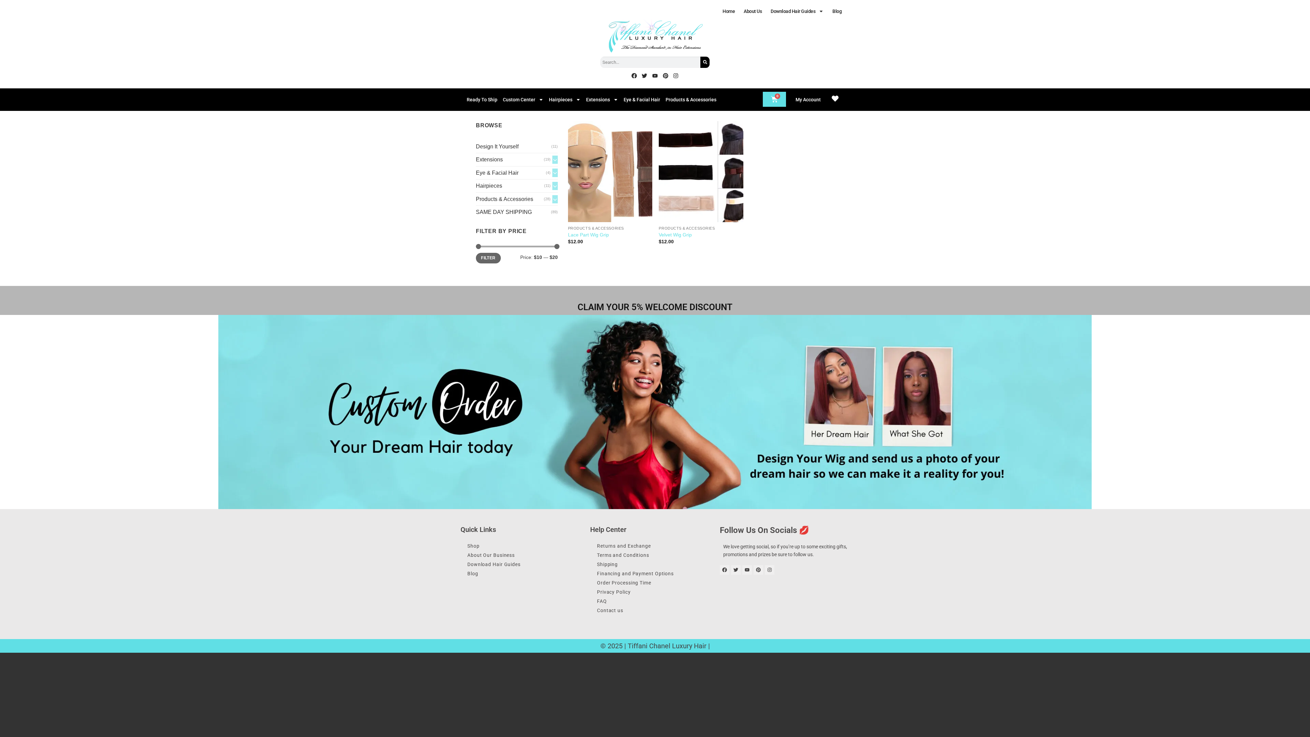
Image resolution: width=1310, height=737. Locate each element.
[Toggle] (555, 160)
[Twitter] (644, 75)
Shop (473, 546)
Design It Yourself (497, 146)
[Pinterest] (665, 75)
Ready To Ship (482, 99)
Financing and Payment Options (635, 573)
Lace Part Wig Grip (588, 234)
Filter (488, 258)
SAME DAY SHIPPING (504, 212)
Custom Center (519, 99)
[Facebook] (634, 75)
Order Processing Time (624, 583)
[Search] (705, 62)
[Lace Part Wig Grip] (610, 171)
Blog (837, 11)
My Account (808, 99)
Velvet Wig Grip (675, 234)
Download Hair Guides (793, 11)
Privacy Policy (614, 592)
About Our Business (491, 555)
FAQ (602, 601)
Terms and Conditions (623, 555)
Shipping (607, 564)
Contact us (610, 610)
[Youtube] (655, 75)
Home (729, 11)
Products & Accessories (691, 99)
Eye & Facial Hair (642, 99)
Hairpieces (560, 99)
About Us (753, 11)
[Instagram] (675, 75)
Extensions (598, 99)
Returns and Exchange (624, 546)
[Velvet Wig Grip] (701, 171)
